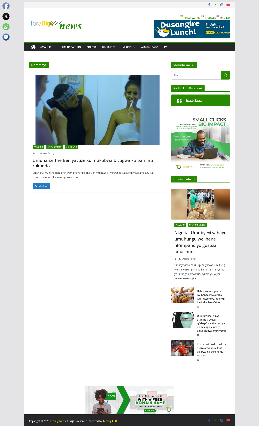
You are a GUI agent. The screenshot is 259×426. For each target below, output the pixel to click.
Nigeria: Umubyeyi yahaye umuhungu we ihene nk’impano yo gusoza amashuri (200, 242)
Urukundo (71, 147)
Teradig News (194, 100)
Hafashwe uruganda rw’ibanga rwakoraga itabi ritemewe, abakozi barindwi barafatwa (211, 297)
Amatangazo (149, 47)
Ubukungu (109, 47)
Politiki (92, 47)
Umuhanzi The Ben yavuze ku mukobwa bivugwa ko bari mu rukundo (93, 163)
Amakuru (46, 47)
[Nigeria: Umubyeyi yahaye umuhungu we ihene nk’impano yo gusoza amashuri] (200, 204)
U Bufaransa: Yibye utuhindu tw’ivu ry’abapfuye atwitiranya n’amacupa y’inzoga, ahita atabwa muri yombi (212, 323)
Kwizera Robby (47, 153)
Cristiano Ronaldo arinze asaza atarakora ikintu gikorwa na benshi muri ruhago (211, 350)
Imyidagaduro (71, 47)
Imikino (127, 47)
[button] (54, 47)
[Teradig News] (33, 47)
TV (165, 47)
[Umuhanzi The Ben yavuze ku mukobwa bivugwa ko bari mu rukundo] (97, 110)
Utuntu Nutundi (197, 225)
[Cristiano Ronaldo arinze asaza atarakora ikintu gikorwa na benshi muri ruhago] (182, 351)
